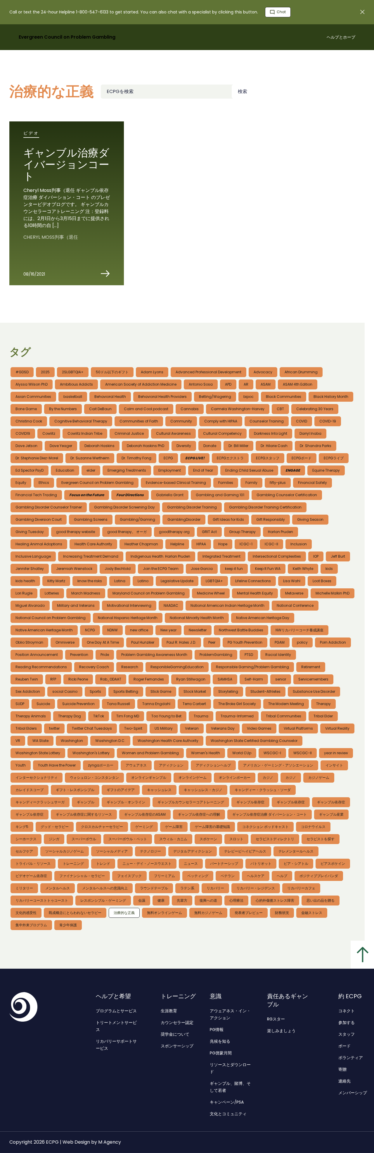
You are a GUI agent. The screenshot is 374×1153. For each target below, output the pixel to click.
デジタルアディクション (192, 851)
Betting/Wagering (215, 396)
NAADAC (171, 605)
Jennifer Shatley (29, 568)
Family (251, 482)
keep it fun (234, 568)
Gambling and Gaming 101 (220, 494)
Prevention (79, 654)
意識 (215, 996)
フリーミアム (164, 875)
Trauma (201, 716)
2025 (45, 372)
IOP (315, 556)
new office (139, 630)
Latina (119, 580)
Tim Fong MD (127, 716)
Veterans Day (223, 728)
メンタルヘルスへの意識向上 (105, 888)
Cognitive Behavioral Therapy (80, 421)
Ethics (44, 482)
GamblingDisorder (183, 519)
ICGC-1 (246, 544)
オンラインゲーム (193, 777)
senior (280, 679)
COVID (301, 421)
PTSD (249, 654)
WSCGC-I (272, 752)
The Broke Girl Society (237, 703)
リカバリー (215, 888)
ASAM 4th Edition (297, 384)
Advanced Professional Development (208, 372)
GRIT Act (209, 531)
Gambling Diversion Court (38, 519)
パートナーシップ (224, 863)
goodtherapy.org (174, 531)
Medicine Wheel (211, 593)
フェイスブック (129, 875)
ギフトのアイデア (121, 789)
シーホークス (26, 838)
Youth (20, 765)
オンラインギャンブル (148, 777)
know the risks (89, 580)
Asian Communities (33, 396)
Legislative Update (177, 580)
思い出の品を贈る (321, 900)
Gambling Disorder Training (192, 507)
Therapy (323, 703)
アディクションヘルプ (213, 765)
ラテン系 (187, 888)
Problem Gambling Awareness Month (154, 654)
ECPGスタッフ (267, 458)
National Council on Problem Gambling (50, 617)
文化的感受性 (26, 912)
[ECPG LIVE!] (194, 458)
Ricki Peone (78, 679)
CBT (280, 408)
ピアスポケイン (333, 863)
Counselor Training (267, 421)
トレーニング (73, 863)
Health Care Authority (93, 544)
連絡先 (344, 1081)
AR (246, 384)
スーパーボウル (84, 838)
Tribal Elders (26, 728)
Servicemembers (313, 679)
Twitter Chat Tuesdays (92, 728)
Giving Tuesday (29, 531)
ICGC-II (271, 544)
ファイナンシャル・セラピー (82, 875)
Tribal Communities (283, 716)
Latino (143, 580)
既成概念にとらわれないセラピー (75, 912)
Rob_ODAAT (110, 679)
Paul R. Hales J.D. (181, 642)
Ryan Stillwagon (190, 679)
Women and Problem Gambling (150, 752)
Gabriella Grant (169, 494)
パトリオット (260, 863)
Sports (95, 691)
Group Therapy (242, 531)
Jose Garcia (202, 568)
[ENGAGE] (292, 470)
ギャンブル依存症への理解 (199, 814)
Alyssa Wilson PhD (31, 384)
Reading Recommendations (41, 666)
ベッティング (197, 875)
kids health (25, 580)
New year (168, 630)
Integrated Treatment (221, 556)
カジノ (268, 777)
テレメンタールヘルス (296, 851)
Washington (72, 740)
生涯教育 (169, 1011)
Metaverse (294, 593)
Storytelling (228, 691)
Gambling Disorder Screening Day (124, 507)
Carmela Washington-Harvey (237, 408)
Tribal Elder (323, 716)
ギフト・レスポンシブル (75, 789)
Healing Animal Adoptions (38, 544)
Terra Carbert (194, 703)
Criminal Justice (129, 433)
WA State (40, 740)
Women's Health (205, 752)
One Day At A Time (103, 642)
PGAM (280, 642)
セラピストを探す (321, 838)
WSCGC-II (302, 752)
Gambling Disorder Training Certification (265, 507)
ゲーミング (144, 826)
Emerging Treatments (127, 470)
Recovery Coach (94, 666)
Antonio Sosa (201, 384)
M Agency (109, 1142)
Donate (209, 445)
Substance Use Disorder (314, 691)
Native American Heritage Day (262, 617)
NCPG (90, 630)
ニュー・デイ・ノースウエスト (147, 863)
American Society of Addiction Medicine (140, 384)
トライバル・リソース (33, 863)
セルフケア (24, 851)
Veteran (192, 728)
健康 (161, 900)
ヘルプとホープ (341, 37)
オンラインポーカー (234, 777)
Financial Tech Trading (36, 494)
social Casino (64, 691)
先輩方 (182, 900)
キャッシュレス (159, 789)
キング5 (21, 826)
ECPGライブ (334, 458)
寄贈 (342, 1069)
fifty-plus (278, 482)
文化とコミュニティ (228, 1114)
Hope (222, 544)
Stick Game (160, 691)
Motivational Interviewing (129, 605)
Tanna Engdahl (156, 703)
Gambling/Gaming (137, 519)
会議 (141, 900)
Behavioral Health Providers (162, 396)
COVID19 (22, 433)
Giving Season (310, 519)
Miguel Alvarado (30, 605)
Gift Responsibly (270, 519)
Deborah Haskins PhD (145, 445)
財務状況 (282, 912)
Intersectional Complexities (277, 556)
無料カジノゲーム (208, 912)
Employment (169, 470)
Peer (211, 642)
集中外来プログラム (31, 924)
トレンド (103, 863)
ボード (344, 1046)
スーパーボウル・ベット (127, 838)
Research (129, 666)
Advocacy (263, 372)
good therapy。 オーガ (127, 531)
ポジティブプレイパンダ (318, 875)
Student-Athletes (265, 691)
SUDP (19, 703)
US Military (164, 728)
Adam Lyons (152, 372)
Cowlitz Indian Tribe (84, 433)
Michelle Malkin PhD (332, 593)
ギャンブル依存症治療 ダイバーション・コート (269, 814)
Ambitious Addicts (76, 384)
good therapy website (75, 531)
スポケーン (208, 838)
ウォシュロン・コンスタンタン (94, 777)
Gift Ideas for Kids (228, 519)
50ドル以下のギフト (112, 372)
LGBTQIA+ (214, 580)
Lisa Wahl (291, 580)
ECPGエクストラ (230, 458)
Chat (281, 11)
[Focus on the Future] (86, 495)
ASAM (266, 384)
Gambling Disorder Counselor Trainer (48, 507)
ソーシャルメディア (112, 851)
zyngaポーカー (100, 765)
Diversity (183, 445)
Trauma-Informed (237, 716)
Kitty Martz (56, 580)
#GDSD (22, 372)
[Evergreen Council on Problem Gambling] (53, 1007)
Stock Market (194, 691)
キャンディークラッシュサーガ (40, 802)
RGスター (276, 1019)
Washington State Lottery (37, 752)
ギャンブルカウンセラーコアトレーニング (190, 802)
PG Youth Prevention (245, 642)
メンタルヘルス (57, 888)
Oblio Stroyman (29, 642)
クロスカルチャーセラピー (102, 826)
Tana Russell (118, 703)
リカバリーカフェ (301, 888)
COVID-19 (327, 421)
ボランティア (350, 1058)
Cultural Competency (222, 433)
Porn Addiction (333, 642)
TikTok (98, 716)
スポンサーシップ (177, 1046)
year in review (336, 752)
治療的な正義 (124, 912)
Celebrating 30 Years (314, 408)
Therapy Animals (30, 716)
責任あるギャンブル (287, 1000)
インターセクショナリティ (36, 777)
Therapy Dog (69, 716)
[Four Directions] (130, 495)
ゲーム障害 (174, 826)
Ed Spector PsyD (29, 470)
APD (228, 384)
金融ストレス (311, 912)
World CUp (241, 752)
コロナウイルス (313, 826)
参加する (346, 1022)
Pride (105, 654)
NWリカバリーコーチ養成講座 (299, 630)
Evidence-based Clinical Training (176, 482)
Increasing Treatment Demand (90, 556)
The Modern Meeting (286, 703)
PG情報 (217, 1029)
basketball (72, 396)
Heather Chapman (141, 544)
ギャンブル (85, 802)
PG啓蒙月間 (221, 1053)
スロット (236, 838)
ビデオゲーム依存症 (31, 875)
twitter (54, 728)
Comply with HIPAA (220, 421)
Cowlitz (48, 433)
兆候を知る (220, 1041)
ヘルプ (282, 875)
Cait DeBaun (100, 408)
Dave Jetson (26, 445)
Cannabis (190, 408)
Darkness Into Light (270, 433)
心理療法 (236, 900)
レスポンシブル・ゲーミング (103, 900)
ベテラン (228, 875)
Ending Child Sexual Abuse (249, 470)
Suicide (43, 703)
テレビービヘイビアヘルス (245, 851)
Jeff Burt (338, 556)
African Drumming (301, 372)
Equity (20, 482)
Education (65, 470)
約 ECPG (350, 996)
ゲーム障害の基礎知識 (212, 826)
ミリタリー (24, 888)
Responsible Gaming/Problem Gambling (252, 666)
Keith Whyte (303, 568)
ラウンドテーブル (154, 888)
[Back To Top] (362, 954)
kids (329, 568)
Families (225, 482)
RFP (53, 679)
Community (181, 421)
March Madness (85, 593)
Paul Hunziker (142, 642)
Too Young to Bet (166, 716)
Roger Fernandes (149, 679)
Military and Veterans (76, 605)
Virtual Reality (337, 728)
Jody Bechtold (118, 568)
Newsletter (198, 630)
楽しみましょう (281, 1031)
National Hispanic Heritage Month (127, 617)
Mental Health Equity (255, 593)
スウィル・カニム (173, 838)
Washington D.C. (110, 740)
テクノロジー (150, 851)
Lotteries (52, 593)
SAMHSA (225, 679)
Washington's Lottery (91, 752)
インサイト (334, 765)
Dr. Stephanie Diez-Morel (36, 458)
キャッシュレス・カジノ (203, 789)
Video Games (259, 728)
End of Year (203, 470)
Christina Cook (28, 421)
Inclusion (298, 544)
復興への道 (208, 900)
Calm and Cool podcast (146, 408)
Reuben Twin (26, 679)
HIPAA (201, 544)
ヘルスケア (255, 875)
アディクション (171, 765)
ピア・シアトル (296, 863)
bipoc (248, 396)
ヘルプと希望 (113, 996)
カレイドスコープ (29, 789)
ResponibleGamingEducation (177, 666)
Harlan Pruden (280, 531)
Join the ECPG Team (161, 568)
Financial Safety (312, 482)
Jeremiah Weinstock (74, 568)
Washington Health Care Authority (168, 740)
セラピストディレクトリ (275, 838)
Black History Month (331, 396)
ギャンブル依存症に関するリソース (84, 814)
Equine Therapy (326, 470)
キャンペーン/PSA (227, 1102)
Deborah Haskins (99, 445)
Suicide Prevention (78, 703)
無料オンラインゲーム (164, 912)
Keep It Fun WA (267, 568)
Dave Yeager (61, 445)
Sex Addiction (27, 691)
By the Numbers (63, 408)
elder (90, 470)
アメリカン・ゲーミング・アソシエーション (278, 765)
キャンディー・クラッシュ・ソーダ (263, 789)
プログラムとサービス (116, 1011)
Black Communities (283, 396)
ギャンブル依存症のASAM (145, 814)
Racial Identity (278, 654)
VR (17, 740)
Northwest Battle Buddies (241, 630)
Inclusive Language (33, 556)
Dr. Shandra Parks (315, 445)
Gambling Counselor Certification (287, 494)
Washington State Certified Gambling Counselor (254, 740)
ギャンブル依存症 (250, 802)
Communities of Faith (139, 421)
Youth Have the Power (57, 765)
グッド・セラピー (55, 826)
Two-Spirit (133, 728)
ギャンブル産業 (331, 814)
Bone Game (26, 408)
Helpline (177, 544)
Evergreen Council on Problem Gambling (97, 482)
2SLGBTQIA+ (73, 372)
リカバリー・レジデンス (255, 888)
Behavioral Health (110, 396)
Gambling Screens (91, 519)
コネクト (346, 1011)
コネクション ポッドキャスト (265, 826)
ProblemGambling (216, 654)
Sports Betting (125, 691)
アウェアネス (136, 765)
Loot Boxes (322, 580)
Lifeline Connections (253, 580)
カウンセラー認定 (177, 1022)
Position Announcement (36, 654)
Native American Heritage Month (44, 630)
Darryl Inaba (310, 433)
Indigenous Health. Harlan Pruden (160, 556)
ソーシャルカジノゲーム (64, 851)
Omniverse (65, 642)
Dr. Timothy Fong (136, 458)
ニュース (191, 863)
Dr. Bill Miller (238, 445)
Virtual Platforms (298, 728)
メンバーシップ (352, 1093)
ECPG (168, 458)
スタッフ (346, 1034)
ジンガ (54, 838)
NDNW (112, 630)
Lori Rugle (23, 593)
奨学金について (175, 1034)
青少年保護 (68, 924)
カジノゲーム (318, 777)
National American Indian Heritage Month (227, 605)
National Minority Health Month (197, 617)
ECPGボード (301, 458)
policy (302, 642)
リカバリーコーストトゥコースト (41, 900)
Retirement (310, 666)
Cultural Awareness (173, 433)
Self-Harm (254, 679)
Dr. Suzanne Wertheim (89, 458)
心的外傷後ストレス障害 (275, 900)
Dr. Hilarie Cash (274, 445)
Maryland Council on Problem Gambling (148, 593)
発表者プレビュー (249, 912)
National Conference (295, 605)
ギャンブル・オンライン (126, 802)
